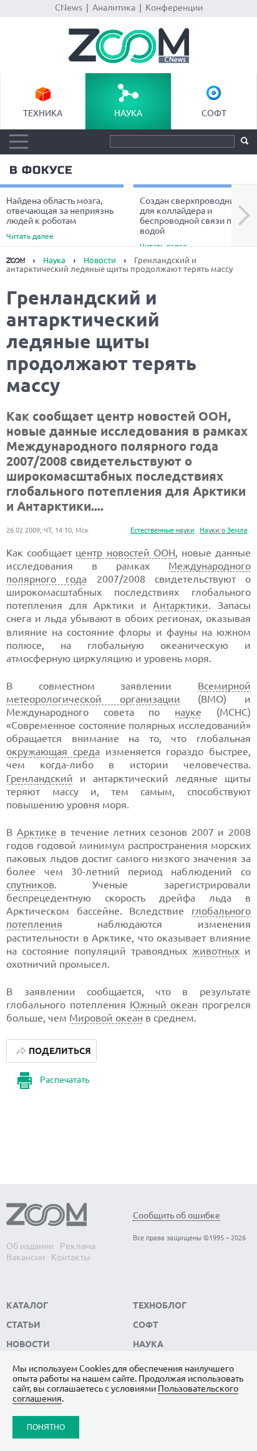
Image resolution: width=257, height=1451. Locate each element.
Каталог (27, 1305)
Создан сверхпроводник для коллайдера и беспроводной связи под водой (190, 222)
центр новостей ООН (125, 552)
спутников (30, 884)
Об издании (30, 1246)
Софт (213, 113)
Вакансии (25, 1257)
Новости (100, 260)
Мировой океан (106, 1017)
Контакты (70, 1257)
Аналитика (113, 8)
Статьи (23, 1325)
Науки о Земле (224, 530)
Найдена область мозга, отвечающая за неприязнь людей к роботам (60, 218)
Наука (128, 113)
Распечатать (64, 1080)
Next (244, 215)
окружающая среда (53, 751)
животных (216, 950)
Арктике (37, 832)
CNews (68, 8)
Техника (42, 113)
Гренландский (39, 778)
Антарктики (180, 605)
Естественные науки (162, 530)
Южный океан (164, 1004)
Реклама (77, 1246)
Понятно (46, 1427)
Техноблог (160, 1305)
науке (188, 712)
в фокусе (40, 170)
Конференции (174, 8)
